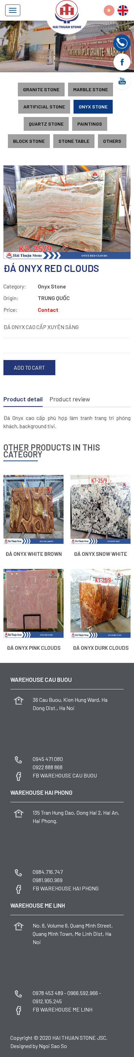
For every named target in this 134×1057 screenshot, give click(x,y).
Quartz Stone (46, 124)
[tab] (23, 399)
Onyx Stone (93, 106)
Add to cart (29, 367)
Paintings (89, 124)
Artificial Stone (44, 106)
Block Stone (29, 141)
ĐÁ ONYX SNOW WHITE (100, 554)
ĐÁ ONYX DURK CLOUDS (101, 648)
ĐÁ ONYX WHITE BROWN (33, 554)
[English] (123, 10)
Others (112, 141)
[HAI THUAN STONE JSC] (67, 13)
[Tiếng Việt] (109, 10)
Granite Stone (41, 89)
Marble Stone (90, 89)
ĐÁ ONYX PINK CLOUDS (33, 648)
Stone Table (73, 141)
